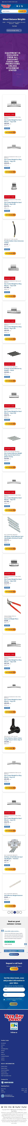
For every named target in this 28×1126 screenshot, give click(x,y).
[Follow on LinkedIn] (23, 1)
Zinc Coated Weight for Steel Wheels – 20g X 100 (13, 580)
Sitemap (2, 1059)
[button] (25, 6)
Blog (2, 1046)
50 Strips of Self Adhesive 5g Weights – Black (12, 369)
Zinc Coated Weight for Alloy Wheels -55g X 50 (13, 776)
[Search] (22, 11)
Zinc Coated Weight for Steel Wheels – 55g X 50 (13, 700)
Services (3, 1045)
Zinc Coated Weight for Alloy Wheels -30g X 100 (13, 327)
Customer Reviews (5, 1056)
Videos (2, 1052)
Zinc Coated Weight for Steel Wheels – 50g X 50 (13, 498)
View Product (9, 748)
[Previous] (9, 912)
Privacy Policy (4, 1072)
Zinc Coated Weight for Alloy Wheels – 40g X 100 (13, 661)
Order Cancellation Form (6, 1075)
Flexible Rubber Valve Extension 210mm (14, 241)
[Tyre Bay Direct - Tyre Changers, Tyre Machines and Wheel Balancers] (6, 6)
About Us (3, 1054)
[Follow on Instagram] (20, 1)
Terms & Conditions (5, 1070)
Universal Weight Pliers (11, 619)
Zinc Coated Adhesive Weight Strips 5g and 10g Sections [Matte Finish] (13, 455)
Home (4, 22)
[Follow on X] (21, 1)
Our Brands (3, 1043)
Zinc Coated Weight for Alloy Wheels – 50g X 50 (13, 160)
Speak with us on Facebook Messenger (9, 1096)
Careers (2, 1058)
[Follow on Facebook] (18, 1)
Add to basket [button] (9, 132)
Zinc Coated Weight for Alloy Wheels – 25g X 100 (13, 284)
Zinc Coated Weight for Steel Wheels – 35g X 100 (13, 120)
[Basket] (21, 6)
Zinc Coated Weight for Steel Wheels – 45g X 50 (13, 819)
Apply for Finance (4, 1073)
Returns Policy (4, 1068)
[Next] (20, 912)
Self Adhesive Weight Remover (13, 895)
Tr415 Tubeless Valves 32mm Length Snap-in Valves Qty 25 (13, 739)
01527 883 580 (16, 966)
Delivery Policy (4, 1066)
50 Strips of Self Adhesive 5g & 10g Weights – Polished (13, 857)
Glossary (3, 1050)
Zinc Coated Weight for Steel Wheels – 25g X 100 (13, 412)
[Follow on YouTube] (25, 1)
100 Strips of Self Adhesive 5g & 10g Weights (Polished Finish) (13, 537)
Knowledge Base (4, 1048)
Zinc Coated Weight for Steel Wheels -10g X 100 (13, 203)
